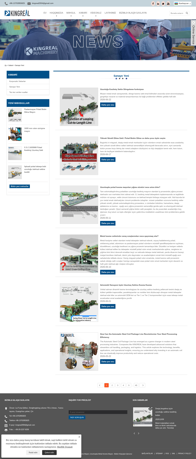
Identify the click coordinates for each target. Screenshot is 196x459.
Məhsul (71, 13)
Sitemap (159, 453)
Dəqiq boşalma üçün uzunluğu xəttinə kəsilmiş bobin (165, 411)
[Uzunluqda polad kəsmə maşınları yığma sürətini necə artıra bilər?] (79, 205)
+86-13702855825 (19, 416)
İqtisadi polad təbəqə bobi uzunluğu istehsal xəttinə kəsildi (35, 169)
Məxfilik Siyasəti (65, 447)
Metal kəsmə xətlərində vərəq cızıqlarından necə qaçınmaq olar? (129, 236)
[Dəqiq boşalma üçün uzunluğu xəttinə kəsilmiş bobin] (142, 417)
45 (136, 385)
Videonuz (95, 13)
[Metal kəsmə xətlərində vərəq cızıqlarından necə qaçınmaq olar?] (79, 254)
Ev (45, 13)
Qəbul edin (49, 452)
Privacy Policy (184, 453)
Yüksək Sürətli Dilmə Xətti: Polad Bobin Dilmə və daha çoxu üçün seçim (132, 138)
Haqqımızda (56, 13)
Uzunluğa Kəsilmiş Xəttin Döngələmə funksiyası (122, 89)
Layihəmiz (110, 13)
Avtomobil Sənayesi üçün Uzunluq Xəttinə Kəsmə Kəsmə (126, 285)
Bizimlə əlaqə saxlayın (133, 13)
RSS (167, 453)
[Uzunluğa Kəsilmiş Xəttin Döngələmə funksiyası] (79, 107)
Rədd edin (33, 452)
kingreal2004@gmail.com (42, 3)
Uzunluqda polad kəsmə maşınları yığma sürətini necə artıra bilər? (130, 187)
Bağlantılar (147, 453)
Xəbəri (83, 13)
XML (173, 453)
